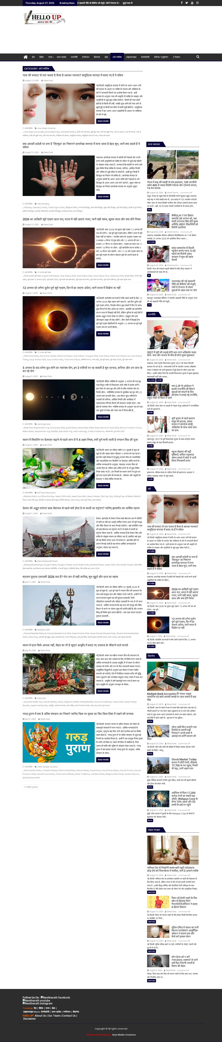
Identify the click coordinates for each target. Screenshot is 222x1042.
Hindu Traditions (82, 774)
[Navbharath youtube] (36, 1000)
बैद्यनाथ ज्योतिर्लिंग (51, 568)
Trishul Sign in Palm (56, 207)
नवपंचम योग (109, 431)
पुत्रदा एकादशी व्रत (57, 637)
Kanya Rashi (83, 427)
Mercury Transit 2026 (110, 427)
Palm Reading (43, 203)
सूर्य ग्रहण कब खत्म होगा (67, 279)
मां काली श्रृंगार (63, 568)
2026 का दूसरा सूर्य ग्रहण (32, 276)
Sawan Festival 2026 (80, 633)
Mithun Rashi (28, 431)
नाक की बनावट (130, 132)
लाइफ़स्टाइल (28, 1011)
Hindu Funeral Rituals (65, 774)
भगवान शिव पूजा (32, 500)
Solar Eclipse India (84, 276)
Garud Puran (95, 770)
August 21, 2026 (156, 776)
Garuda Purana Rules (46, 774)
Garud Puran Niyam (110, 770)
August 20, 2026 (156, 435)
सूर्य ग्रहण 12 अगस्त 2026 (36, 279)
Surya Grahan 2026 (38, 359)
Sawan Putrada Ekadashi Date (102, 633)
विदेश (149, 210)
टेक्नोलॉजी (45, 1011)
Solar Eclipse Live (123, 356)
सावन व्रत (93, 705)
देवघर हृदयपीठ (27, 568)
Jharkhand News (97, 564)
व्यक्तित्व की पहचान (62, 135)
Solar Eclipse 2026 (68, 276)
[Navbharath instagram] (37, 1003)
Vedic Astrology (80, 431)
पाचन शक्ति (70, 705)
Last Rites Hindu (97, 774)
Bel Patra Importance (46, 492)
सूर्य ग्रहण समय (127, 359)
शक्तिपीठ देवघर (74, 568)
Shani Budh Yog (65, 431)
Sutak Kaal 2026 (116, 276)
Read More (103, 121)
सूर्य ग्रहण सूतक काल (124, 279)
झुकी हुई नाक (95, 132)
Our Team (54, 1015)
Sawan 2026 (110, 564)
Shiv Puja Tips (107, 496)
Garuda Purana (126, 770)
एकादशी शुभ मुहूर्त (44, 637)
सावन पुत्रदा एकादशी (124, 637)
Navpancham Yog (42, 431)
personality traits (52, 132)
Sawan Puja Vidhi (79, 496)
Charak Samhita (50, 702)
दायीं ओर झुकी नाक (106, 132)
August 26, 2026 (156, 192)
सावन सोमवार (96, 500)
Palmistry (28, 207)
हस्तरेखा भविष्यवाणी (41, 211)
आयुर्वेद (51, 705)
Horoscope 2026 (57, 427)
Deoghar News (50, 564)
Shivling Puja (119, 496)
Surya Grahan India (55, 359)
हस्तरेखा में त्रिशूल (55, 211)
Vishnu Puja (33, 637)
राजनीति (159, 380)
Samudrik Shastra (68, 132)
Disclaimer (29, 1018)
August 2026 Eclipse (50, 276)
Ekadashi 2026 (43, 629)
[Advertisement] (139, 31)
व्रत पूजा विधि (81, 637)
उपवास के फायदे (60, 705)
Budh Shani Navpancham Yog (36, 427)
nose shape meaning (46, 128)
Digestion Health (71, 702)
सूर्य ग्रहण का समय (96, 279)
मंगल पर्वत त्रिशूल (96, 207)
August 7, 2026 (155, 636)
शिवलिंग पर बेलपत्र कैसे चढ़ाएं (48, 500)
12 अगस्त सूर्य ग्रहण (44, 272)
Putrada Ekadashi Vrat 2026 (59, 633)
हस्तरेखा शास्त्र (67, 211)
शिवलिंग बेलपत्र (64, 500)
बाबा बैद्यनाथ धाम (38, 568)
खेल (53, 1008)
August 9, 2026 (155, 970)
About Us (40, 1015)
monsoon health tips (103, 702)
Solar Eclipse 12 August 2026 (85, 356)
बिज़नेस (76, 1011)
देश (149, 275)
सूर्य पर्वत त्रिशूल (122, 207)
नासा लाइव (95, 359)
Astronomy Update (48, 356)
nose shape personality (34, 132)
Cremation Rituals (49, 770)
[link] (124, 1034)
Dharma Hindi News (67, 770)
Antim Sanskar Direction (47, 766)
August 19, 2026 (156, 469)
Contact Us (69, 1015)
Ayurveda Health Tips (33, 702)
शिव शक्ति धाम (85, 568)
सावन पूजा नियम (85, 500)
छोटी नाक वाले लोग (83, 132)
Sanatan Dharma (132, 774)
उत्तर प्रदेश (151, 242)
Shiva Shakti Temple (124, 564)
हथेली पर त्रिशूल (28, 211)
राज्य (149, 305)
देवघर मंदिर (137, 564)
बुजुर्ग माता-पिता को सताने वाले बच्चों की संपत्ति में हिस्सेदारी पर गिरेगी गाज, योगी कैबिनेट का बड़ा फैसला (103, 3)
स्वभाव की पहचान (104, 135)
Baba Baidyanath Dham (47, 561)
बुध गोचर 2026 (119, 431)
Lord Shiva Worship (45, 496)
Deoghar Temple (65, 564)
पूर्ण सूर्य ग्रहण (129, 276)
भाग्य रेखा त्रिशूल (84, 207)
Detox (60, 702)
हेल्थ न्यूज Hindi (104, 705)
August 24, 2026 (156, 359)
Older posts (32, 786)
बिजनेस (150, 721)
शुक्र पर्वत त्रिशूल (109, 207)
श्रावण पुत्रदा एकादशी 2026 (97, 637)
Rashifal (54, 431)
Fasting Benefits (86, 702)
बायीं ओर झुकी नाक (35, 135)
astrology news (43, 424)
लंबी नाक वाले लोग (49, 135)
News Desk (48, 80)
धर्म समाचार (129, 496)
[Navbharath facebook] (55, 997)
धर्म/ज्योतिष (28, 128)
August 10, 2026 (156, 911)
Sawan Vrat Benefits (39, 705)
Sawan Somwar (93, 496)
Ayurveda (41, 698)
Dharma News (83, 770)
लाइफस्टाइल (151, 892)
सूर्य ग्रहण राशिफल (110, 279)
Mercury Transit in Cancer (131, 427)
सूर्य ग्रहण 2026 (52, 279)
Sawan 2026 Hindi (62, 496)
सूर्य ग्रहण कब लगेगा (82, 279)
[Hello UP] (26, 56)
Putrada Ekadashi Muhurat (35, 633)
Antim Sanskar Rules (32, 770)
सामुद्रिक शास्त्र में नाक (90, 135)
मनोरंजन (67, 1011)
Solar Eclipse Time (101, 276)
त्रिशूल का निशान (71, 207)
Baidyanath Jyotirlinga (33, 564)
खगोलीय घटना (86, 359)
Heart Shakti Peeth (81, 564)
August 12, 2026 (156, 603)
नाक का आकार (119, 132)
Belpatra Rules (30, 496)
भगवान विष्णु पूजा (70, 637)
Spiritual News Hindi (31, 777)
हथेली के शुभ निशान (135, 207)
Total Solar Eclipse (72, 359)
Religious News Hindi (114, 774)
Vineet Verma (172, 192)
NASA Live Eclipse (64, 356)
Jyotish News (71, 427)
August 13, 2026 (156, 573)
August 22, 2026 (156, 402)
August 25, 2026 (156, 704)
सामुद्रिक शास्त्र (75, 135)
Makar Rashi (94, 427)
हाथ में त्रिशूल (77, 211)
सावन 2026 (75, 500)
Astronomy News (31, 356)
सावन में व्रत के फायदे (82, 705)
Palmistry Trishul (40, 207)
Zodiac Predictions (96, 431)
